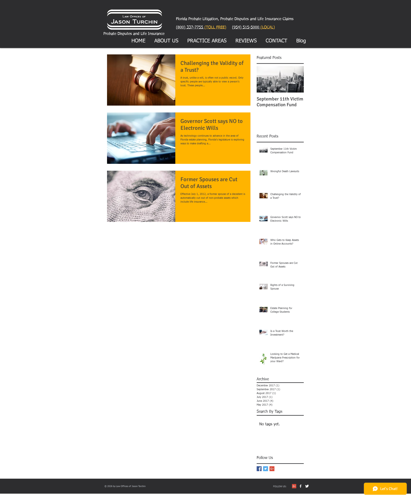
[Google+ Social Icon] (294, 486)
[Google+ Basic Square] (272, 468)
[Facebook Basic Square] (259, 468)
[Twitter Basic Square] (265, 468)
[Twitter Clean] (307, 486)
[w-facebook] (300, 486)
